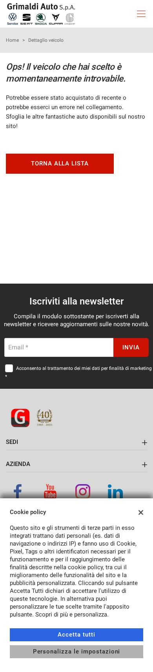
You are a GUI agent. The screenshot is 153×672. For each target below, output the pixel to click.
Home (12, 40)
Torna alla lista (60, 163)
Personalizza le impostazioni (76, 651)
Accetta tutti (76, 634)
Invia (131, 347)
